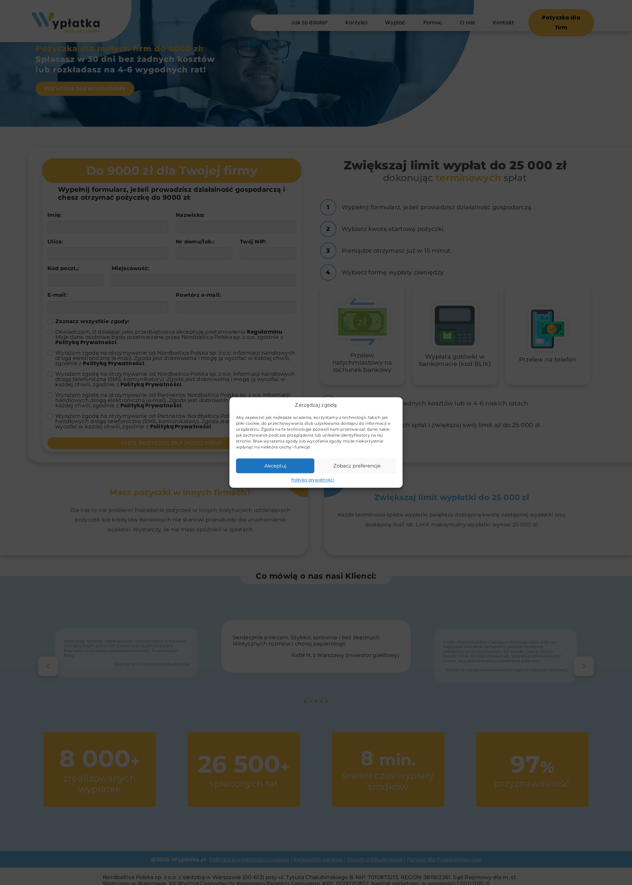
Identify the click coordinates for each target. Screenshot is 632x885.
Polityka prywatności (312, 480)
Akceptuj (275, 466)
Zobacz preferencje (357, 466)
